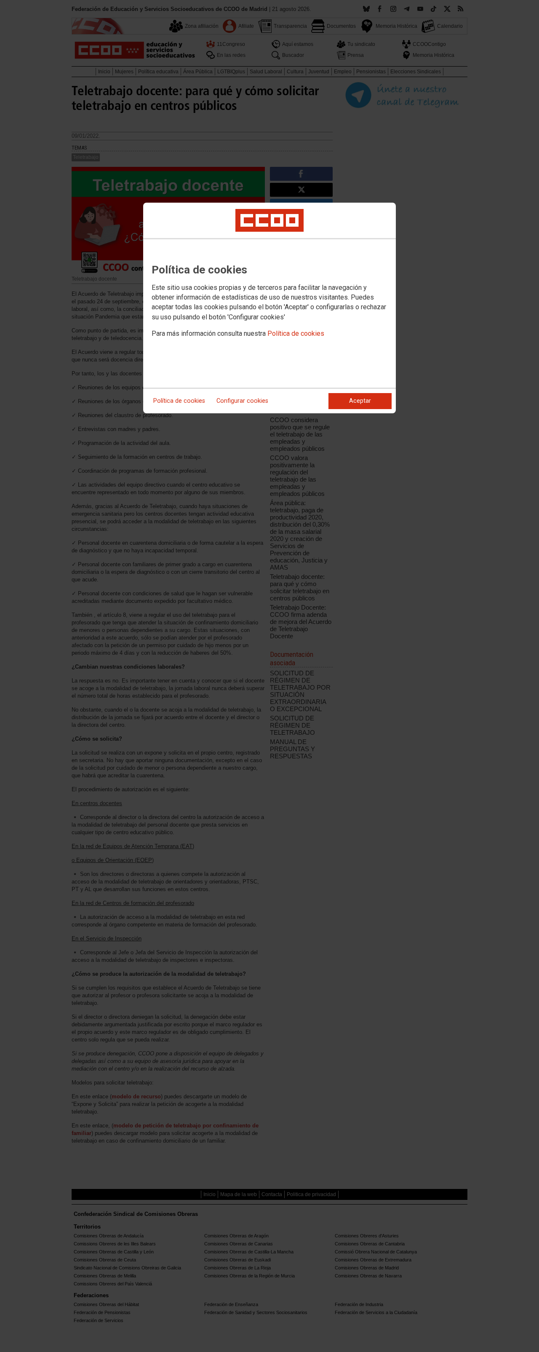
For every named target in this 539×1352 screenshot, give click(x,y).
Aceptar (360, 400)
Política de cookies (295, 333)
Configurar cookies (242, 400)
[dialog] (269, 308)
